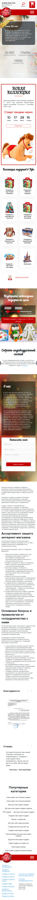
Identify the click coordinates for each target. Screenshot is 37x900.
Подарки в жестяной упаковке (27, 216)
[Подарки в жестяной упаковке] (27, 207)
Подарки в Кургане (8, 886)
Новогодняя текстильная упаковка (18, 801)
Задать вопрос (18, 464)
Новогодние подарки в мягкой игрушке (18, 850)
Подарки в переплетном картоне (9, 241)
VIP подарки (7, 812)
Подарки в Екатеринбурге (7, 866)
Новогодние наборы (19, 847)
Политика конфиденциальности (26, 879)
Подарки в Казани (8, 896)
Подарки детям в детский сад (18, 827)
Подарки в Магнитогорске (7, 890)
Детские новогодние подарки (24, 812)
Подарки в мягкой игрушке (27, 191)
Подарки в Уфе (7, 884)
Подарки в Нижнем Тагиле (8, 880)
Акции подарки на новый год (18, 843)
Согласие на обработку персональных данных (26, 874)
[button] (32, 12)
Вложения (27, 264)
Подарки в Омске (8, 893)
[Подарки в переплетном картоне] (9, 232)
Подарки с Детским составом (9, 265)
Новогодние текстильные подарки (18, 797)
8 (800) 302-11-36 (8, 3)
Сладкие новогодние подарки (18, 816)
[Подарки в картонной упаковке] (9, 183)
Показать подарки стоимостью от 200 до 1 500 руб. (18, 320)
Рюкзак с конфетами (18, 819)
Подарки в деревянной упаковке (27, 241)
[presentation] (27, 690)
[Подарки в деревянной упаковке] (27, 232)
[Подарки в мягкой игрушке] (27, 183)
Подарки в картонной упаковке (9, 191)
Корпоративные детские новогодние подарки (18, 835)
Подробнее (18, 126)
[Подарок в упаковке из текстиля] (9, 207)
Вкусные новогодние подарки (18, 805)
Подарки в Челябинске (6, 870)
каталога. (25, 365)
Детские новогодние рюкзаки (18, 823)
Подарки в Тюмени (8, 874)
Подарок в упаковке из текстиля (9, 216)
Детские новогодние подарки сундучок (18, 808)
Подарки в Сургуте (8, 876)
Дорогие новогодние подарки (18, 839)
